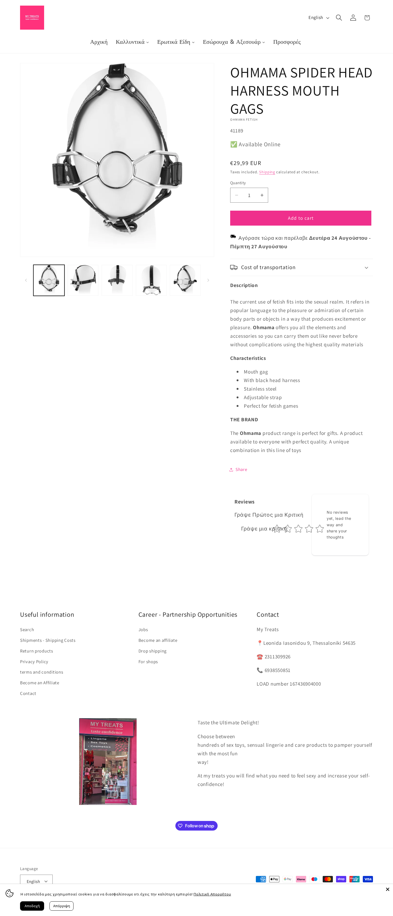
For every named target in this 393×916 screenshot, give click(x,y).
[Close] (387, 889)
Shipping (267, 171)
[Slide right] (208, 280)
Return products (36, 651)
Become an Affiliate (39, 683)
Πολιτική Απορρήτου (212, 894)
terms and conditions (41, 672)
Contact (28, 693)
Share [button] (241, 469)
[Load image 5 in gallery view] (185, 280)
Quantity (238, 182)
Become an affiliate (158, 640)
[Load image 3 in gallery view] (117, 280)
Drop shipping (152, 651)
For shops (148, 662)
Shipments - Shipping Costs (48, 640)
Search (27, 629)
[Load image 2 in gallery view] (83, 280)
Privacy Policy (34, 662)
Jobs (143, 629)
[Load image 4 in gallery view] (151, 280)
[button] (339, 18)
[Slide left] (26, 280)
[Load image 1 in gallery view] (48, 280)
